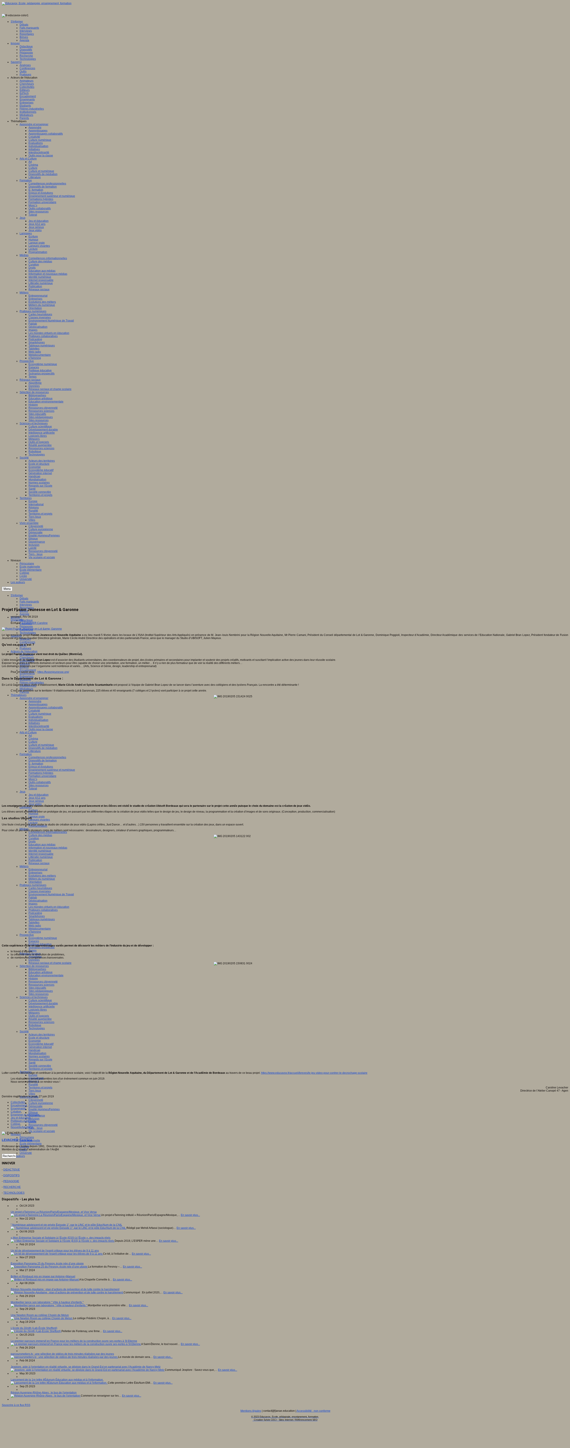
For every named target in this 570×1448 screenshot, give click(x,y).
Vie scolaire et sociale (41, 1131)
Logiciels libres (37, 1009)
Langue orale (36, 816)
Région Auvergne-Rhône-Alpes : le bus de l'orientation (44, 1392)
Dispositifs (17, 619)
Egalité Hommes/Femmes (44, 1109)
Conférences (27, 642)
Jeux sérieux (36, 801)
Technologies (28, 632)
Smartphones (36, 916)
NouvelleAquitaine (22, 1127)
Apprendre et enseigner (34, 698)
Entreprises (35, 872)
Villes (31, 1093)
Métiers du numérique (41, 878)
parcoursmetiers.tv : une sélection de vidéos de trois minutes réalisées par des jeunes (62, 1353)
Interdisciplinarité (38, 726)
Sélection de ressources (34, 966)
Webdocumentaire (39, 928)
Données (34, 959)
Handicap (34, 1050)
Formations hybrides (40, 773)
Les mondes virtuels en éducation (48, 906)
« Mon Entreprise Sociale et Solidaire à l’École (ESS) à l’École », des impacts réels (60, 1237)
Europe (32, 1075)
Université (26, 1153)
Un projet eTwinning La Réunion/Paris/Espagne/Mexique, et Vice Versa (54, 1211)
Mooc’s (32, 779)
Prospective (27, 934)
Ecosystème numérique (42, 938)
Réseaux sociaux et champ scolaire (49, 963)
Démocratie (35, 1106)
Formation (26, 754)
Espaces (33, 941)
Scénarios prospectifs (41, 947)
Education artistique (40, 972)
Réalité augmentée (40, 1019)
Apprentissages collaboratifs (45, 707)
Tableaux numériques (41, 919)
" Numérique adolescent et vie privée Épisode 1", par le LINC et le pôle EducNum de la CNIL (66, 1224)
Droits (32, 841)
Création (16, 1111)
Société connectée (39, 1065)
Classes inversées (39, 891)
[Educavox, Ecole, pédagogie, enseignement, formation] (36, 3)
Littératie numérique (40, 857)
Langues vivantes (39, 819)
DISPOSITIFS (11, 1175)
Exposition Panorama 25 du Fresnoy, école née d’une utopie (47, 1263)
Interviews (26, 604)
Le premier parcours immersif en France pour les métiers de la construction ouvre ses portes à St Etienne (74, 1341)
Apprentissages (37, 704)
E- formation (35, 763)
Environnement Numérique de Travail (51, 894)
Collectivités (18, 1102)
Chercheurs (27, 657)
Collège (15, 1124)
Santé (32, 1062)
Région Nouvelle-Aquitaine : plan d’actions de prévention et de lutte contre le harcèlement (65, 1289)
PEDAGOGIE (11, 1181)
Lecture (33, 822)
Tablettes (33, 922)
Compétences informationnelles (47, 832)
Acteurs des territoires (41, 1034)
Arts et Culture (28, 732)
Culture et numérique (41, 744)
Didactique (26, 620)
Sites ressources (38, 785)
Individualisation (38, 720)
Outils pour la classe (40, 729)
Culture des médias (40, 835)
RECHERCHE (12, 1187)
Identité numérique (39, 850)
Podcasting (35, 913)
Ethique (33, 1112)
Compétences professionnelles (47, 757)
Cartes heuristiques (40, 888)
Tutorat (32, 788)
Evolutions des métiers (42, 875)
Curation (33, 838)
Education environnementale (45, 975)
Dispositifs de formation (42, 760)
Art (30, 735)
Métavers (34, 1012)
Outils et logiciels (38, 1015)
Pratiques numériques (33, 885)
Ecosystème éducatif (40, 1044)
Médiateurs (26, 688)
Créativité (34, 710)
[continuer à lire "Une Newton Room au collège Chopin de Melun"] (42, 1318)
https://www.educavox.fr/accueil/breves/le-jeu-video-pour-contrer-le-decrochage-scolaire (314, 1072)
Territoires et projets (40, 1068)
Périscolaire (27, 1137)
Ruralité (33, 1084)
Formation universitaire (42, 776)
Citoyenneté (35, 1100)
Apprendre (34, 701)
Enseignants (18, 1108)
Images (32, 903)
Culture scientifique (40, 1000)
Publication (35, 860)
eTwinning (34, 931)
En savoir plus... (190, 1215)
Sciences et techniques (34, 997)
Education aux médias (41, 844)
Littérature (34, 751)
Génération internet (40, 1047)
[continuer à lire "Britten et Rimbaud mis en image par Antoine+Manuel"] (45, 1279)
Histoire (33, 978)
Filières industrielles (32, 682)
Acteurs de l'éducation (24, 651)
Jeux (22, 791)
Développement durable (43, 1003)
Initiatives (34, 723)
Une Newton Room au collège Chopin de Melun (40, 1315)
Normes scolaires (39, 1056)
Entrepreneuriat (37, 869)
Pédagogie (26, 626)
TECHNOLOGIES (13, 1192)
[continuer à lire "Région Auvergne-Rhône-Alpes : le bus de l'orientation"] (46, 1395)
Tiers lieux (34, 1090)
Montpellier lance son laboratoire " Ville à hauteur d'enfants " (47, 1302)
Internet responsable (40, 853)
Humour (33, 813)
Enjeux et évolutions (40, 766)
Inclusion (33, 1118)
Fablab (32, 897)
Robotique (34, 1025)
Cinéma (33, 738)
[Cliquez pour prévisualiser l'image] (32, 628)
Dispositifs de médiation (42, 748)
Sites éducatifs (37, 987)
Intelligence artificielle (41, 1006)
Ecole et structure (38, 1037)
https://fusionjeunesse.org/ (53, 671)
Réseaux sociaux (38, 863)
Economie (34, 1040)
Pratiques (25, 648)
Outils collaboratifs (39, 782)
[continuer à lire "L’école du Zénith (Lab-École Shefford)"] (36, 1331)
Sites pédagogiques (40, 991)
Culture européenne (40, 1103)
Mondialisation (37, 1053)
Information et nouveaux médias (47, 847)
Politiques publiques (23, 1120)
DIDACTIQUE (11, 1169)
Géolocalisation (37, 900)
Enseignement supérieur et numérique (51, 769)
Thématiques (18, 695)
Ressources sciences (41, 984)
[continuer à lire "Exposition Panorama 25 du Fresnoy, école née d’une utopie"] (49, 1266)
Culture (32, 741)
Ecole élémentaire (31, 1143)
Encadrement (19, 1105)
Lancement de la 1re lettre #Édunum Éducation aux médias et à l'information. (57, 1379)
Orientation (35, 882)
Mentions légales (250, 1410)
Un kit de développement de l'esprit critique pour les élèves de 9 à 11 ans (55, 1250)
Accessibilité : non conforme (313, 1410)
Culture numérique (39, 713)
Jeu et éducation (38, 794)
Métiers (24, 866)
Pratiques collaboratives (43, 910)
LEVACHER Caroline (35, 623)
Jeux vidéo (35, 804)
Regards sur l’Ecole (40, 1059)
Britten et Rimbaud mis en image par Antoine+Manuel (43, 1276)
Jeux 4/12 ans (36, 797)
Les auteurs (18, 1156)
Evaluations (35, 716)
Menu (7, 589)
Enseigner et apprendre (25, 1114)
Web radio (34, 925)
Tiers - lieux (35, 1128)
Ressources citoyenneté (43, 981)
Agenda (24, 614)
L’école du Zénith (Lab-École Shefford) (34, 1328)
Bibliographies (37, 969)
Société (24, 1031)
